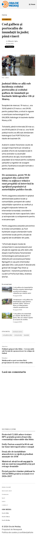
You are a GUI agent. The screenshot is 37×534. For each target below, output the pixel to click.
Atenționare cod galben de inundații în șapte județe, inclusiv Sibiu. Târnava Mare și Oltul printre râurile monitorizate (23, 303)
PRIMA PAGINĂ (6, 487)
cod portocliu (18, 335)
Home (4, 15)
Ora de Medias (6, 520)
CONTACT (5, 505)
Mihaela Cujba (13, 41)
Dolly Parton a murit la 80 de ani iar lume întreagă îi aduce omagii (18, 445)
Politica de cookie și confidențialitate (17, 532)
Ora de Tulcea (6, 516)
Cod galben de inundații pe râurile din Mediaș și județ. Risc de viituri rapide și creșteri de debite (23, 316)
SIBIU (3, 501)
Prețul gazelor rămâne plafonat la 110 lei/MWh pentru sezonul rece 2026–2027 (18, 474)
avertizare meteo (17, 331)
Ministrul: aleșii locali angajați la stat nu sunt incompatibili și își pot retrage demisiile (18, 464)
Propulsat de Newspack (12, 529)
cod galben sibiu (7, 335)
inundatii (26, 335)
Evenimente (6, 19)
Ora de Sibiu (5, 513)
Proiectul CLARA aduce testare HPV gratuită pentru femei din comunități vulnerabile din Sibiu (18, 437)
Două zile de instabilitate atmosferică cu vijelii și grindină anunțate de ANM (17, 454)
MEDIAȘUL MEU (7, 491)
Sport (3, 498)
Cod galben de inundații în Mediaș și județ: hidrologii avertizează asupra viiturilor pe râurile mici (23, 290)
